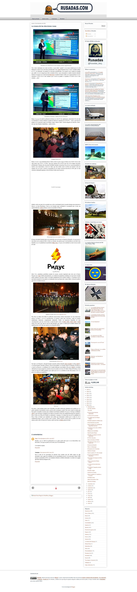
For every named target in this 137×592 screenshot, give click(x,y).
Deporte (87, 525)
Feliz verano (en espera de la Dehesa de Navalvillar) (97, 329)
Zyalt (39, 276)
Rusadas (39, 577)
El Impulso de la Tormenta (93, 448)
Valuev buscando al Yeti (93, 479)
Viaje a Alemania (89, 565)
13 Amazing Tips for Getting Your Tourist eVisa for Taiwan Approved (94, 90)
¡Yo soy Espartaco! (95, 321)
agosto (89, 489)
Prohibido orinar (91, 477)
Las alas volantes (91, 408)
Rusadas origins (91, 470)
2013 (88, 401)
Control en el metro (92, 472)
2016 (88, 395)
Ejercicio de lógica (92, 481)
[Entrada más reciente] (33, 488)
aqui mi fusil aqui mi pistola (91, 91)
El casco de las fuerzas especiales (93, 413)
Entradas (89, 33)
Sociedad (87, 555)
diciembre (90, 406)
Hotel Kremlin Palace (92, 432)
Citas (86, 520)
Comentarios (90, 36)
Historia (86, 534)
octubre (90, 485)
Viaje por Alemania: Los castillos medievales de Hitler (98, 350)
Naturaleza (87, 546)
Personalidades (88, 550)
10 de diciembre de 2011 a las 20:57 (46, 438)
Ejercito (86, 527)
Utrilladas (87, 562)
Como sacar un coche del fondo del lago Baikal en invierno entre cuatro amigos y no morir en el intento (98, 372)
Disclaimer (62, 18)
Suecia (86, 557)
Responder (37, 447)
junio (89, 493)
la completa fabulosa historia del (94, 73)
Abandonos (87, 511)
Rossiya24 (52, 74)
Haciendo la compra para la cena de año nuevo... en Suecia (98, 364)
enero (89, 503)
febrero (89, 501)
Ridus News (62, 237)
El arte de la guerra (89, 529)
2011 (88, 405)
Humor (86, 536)
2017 (88, 393)
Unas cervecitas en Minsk (93, 439)
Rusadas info (88, 553)
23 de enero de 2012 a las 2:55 (47, 452)
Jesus (36, 438)
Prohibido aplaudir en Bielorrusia (95, 420)
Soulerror (56, 237)
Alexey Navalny (68, 364)
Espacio (87, 532)
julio (89, 491)
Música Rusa (88, 543)
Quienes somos (45, 18)
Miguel (56, 577)
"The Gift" (90, 410)
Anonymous (87, 79)
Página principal (35, 18)
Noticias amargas (91, 450)
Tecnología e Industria (90, 560)
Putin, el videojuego (92, 447)
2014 (88, 399)
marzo (89, 499)
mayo (89, 495)
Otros (86, 548)
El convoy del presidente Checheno (93, 455)
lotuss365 (87, 72)
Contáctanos (54, 18)
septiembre (90, 487)
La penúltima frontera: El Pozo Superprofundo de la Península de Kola (98, 316)
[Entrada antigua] (79, 488)
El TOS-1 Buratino (92, 437)
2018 (88, 391)
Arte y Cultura (88, 513)
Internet (87, 539)
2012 (88, 403)
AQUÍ (59, 69)
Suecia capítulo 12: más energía (95, 452)
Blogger (73, 587)
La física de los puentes (93, 415)
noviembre (90, 483)
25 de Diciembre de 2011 (93, 422)
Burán (86, 515)
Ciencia (86, 518)
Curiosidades (88, 522)
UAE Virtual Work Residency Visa (92, 95)
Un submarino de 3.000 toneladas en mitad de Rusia (97, 336)
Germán (87, 83)
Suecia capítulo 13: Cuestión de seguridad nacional (95, 425)
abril (89, 497)
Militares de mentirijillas (93, 430)
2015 (88, 397)
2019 (88, 389)
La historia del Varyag (90, 541)
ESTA (41, 208)
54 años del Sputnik (92, 445)
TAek (60, 159)
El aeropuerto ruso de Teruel (97, 342)
